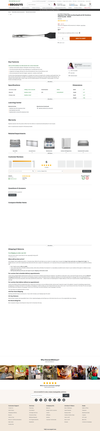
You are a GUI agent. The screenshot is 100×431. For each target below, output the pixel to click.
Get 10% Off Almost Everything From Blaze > (50, 9)
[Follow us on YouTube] (45, 400)
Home (9, 11)
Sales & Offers (85, 408)
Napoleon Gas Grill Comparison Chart (17, 108)
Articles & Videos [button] (78, 7)
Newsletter (31, 422)
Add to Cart (81, 38)
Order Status (11, 410)
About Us (48, 408)
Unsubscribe (11, 424)
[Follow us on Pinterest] (54, 400)
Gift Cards (74, 1)
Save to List (61, 42)
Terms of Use (11, 417)
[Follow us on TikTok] (59, 400)
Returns (10, 415)
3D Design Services (33, 412)
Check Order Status (81, 1)
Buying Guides (68, 412)
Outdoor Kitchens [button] (25, 7)
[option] (9, 15)
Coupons (84, 415)
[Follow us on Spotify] (63, 400)
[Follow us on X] (40, 400)
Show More (50, 81)
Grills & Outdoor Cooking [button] (14, 7)
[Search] (49, 4)
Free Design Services (52, 1)
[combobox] (50, 171)
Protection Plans (32, 415)
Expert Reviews (68, 410)
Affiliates (48, 415)
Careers (48, 412)
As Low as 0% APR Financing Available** (39, 1)
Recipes (66, 422)
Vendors (48, 417)
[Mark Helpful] (83, 178)
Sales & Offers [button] (87, 7)
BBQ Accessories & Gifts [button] (60, 7)
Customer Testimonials (51, 419)
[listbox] (9, 14)
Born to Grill (67, 419)
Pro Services (59, 1)
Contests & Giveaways (87, 422)
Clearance (84, 410)
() (67, 20)
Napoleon (60, 18)
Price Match (31, 410)
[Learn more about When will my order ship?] (79, 33)
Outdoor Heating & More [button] (47, 7)
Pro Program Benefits (33, 419)
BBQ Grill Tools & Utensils (31, 11)
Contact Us (10, 408)
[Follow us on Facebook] (36, 400)
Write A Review (86, 171)
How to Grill (67, 417)
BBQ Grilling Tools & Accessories (18, 11)
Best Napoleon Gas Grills (14, 110)
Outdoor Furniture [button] (36, 7)
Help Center (10, 422)
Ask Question (12, 194)
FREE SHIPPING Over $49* (14, 1)
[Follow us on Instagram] (50, 400)
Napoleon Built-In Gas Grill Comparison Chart (19, 112)
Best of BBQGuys (68, 408)
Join (66, 395)
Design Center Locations (67, 1)
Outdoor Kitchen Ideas (69, 415)
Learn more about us (49, 361)
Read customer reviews (49, 387)
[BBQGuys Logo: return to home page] (17, 4)
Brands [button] (70, 7)
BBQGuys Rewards (33, 417)
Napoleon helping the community (46, 108)
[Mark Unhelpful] (87, 178)
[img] (34, 35)
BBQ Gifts (84, 419)
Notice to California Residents (14, 419)
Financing (31, 408)
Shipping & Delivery (12, 412)
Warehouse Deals (85, 412)
